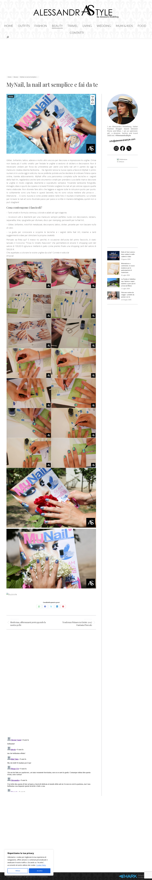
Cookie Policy (41, 865)
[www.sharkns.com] (131, 876)
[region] (28, 862)
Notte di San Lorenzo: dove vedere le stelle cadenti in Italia (128, 254)
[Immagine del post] (113, 255)
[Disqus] (51, 703)
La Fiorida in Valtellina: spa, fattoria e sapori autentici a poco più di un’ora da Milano (128, 282)
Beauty (11, 96)
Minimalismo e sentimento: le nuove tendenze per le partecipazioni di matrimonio (128, 268)
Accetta (39, 871)
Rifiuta (17, 871)
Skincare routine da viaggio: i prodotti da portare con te (127, 295)
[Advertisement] (76, 54)
